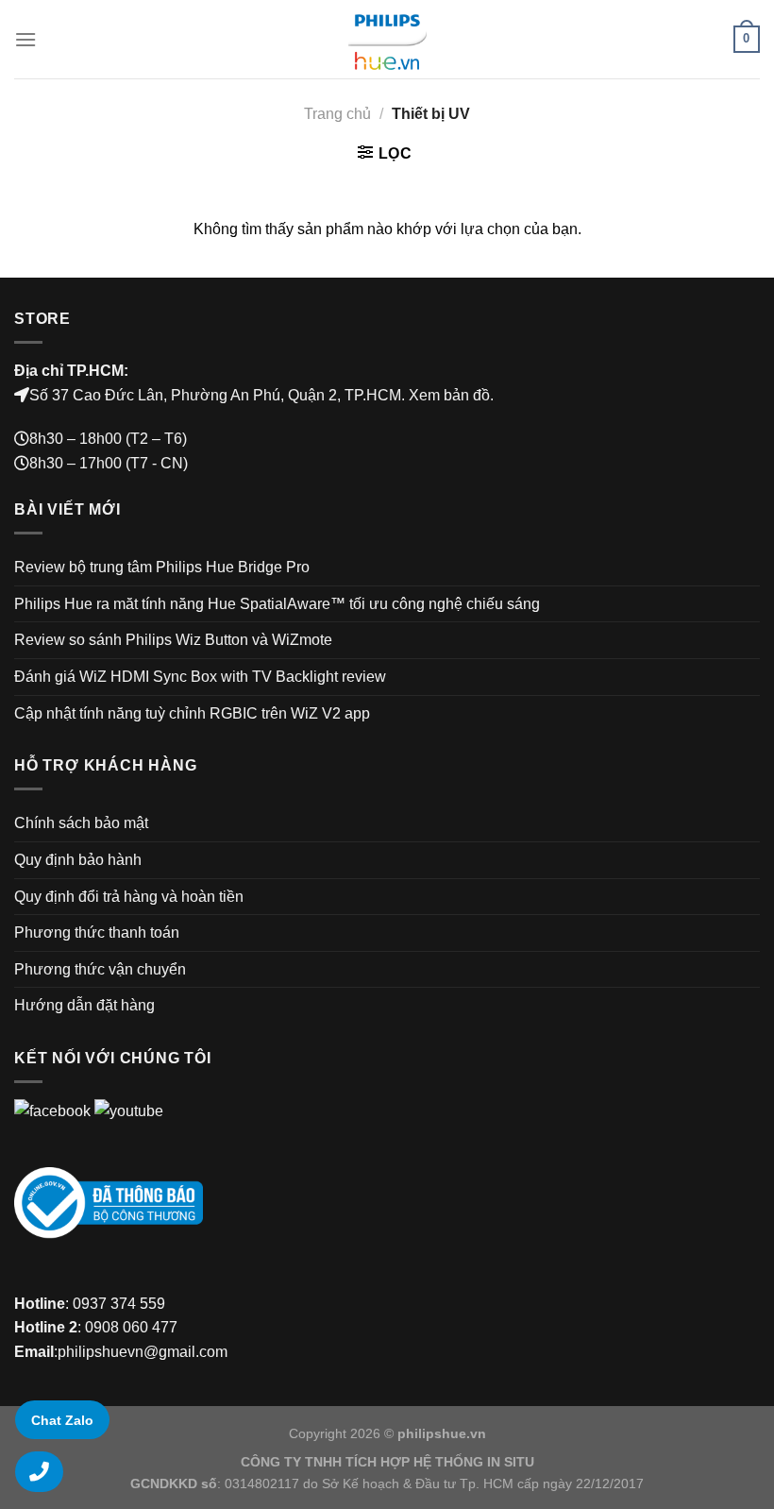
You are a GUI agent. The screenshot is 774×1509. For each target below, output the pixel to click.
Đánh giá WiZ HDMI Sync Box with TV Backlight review (200, 677)
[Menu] (25, 39)
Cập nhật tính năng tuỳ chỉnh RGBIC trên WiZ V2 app (192, 713)
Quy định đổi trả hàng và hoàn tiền (129, 897)
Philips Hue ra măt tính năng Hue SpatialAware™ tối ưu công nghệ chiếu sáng (277, 604)
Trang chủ (337, 114)
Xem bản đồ (449, 395)
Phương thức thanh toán (96, 932)
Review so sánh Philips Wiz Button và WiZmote (173, 640)
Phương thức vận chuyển (100, 969)
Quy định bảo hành (78, 860)
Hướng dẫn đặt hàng (84, 1005)
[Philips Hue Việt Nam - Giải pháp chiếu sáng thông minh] (387, 39)
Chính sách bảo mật (81, 823)
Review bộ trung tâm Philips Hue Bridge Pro (162, 567)
